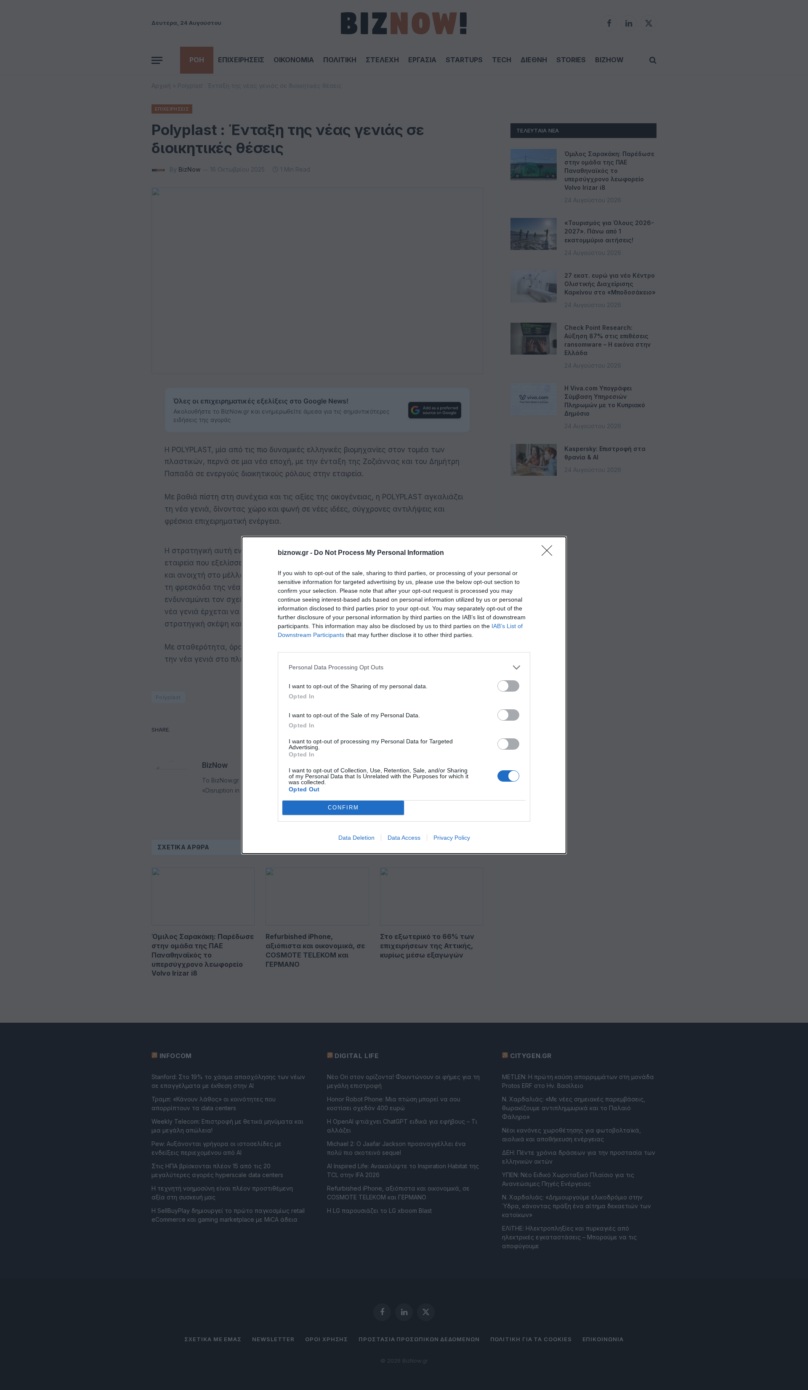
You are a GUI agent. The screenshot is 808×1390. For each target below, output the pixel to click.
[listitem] (404, 667)
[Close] (550, 553)
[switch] (508, 686)
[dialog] (404, 695)
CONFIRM (343, 807)
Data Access (404, 837)
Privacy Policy (451, 837)
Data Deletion (356, 837)
